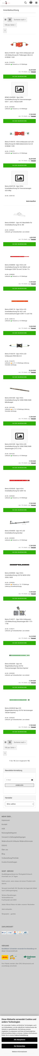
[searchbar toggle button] (25, 2)
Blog (3, 854)
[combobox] (19, 19)
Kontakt (4, 824)
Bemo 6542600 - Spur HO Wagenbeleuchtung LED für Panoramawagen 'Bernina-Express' (16, 666)
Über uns (5, 850)
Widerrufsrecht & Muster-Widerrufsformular (17, 841)
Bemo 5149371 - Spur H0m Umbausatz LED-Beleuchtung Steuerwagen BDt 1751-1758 (19, 621)
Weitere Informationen (19, 1052)
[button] (5, 19)
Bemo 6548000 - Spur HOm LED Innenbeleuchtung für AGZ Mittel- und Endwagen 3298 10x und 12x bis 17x (17, 267)
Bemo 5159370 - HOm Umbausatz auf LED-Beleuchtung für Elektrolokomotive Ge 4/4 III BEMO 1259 (19, 144)
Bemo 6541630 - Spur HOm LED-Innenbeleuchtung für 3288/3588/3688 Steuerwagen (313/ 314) (18, 446)
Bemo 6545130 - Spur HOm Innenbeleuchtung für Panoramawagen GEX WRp (18, 188)
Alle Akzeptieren (19, 1039)
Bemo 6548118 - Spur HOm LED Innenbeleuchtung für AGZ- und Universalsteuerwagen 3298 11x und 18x (18, 311)
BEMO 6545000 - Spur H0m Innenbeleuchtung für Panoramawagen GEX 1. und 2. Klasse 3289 (18, 99)
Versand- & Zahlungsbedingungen (14, 837)
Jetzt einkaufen (7, 909)
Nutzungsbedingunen (9, 833)
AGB (3, 829)
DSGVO (4, 845)
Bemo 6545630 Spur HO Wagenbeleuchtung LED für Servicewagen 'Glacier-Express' (19, 710)
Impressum (6, 820)
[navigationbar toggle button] (36, 2)
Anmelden (19, 785)
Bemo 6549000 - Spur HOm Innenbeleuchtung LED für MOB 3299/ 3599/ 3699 (17, 575)
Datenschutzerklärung (21, 1035)
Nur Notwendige (19, 1046)
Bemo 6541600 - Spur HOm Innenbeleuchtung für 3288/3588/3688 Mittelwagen (18, 400)
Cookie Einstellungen (9, 862)
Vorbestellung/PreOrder (10, 858)
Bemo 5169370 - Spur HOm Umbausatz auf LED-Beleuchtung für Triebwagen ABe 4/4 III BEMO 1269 (19, 55)
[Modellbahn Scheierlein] (5, 2)
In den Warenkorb (19, 76)
